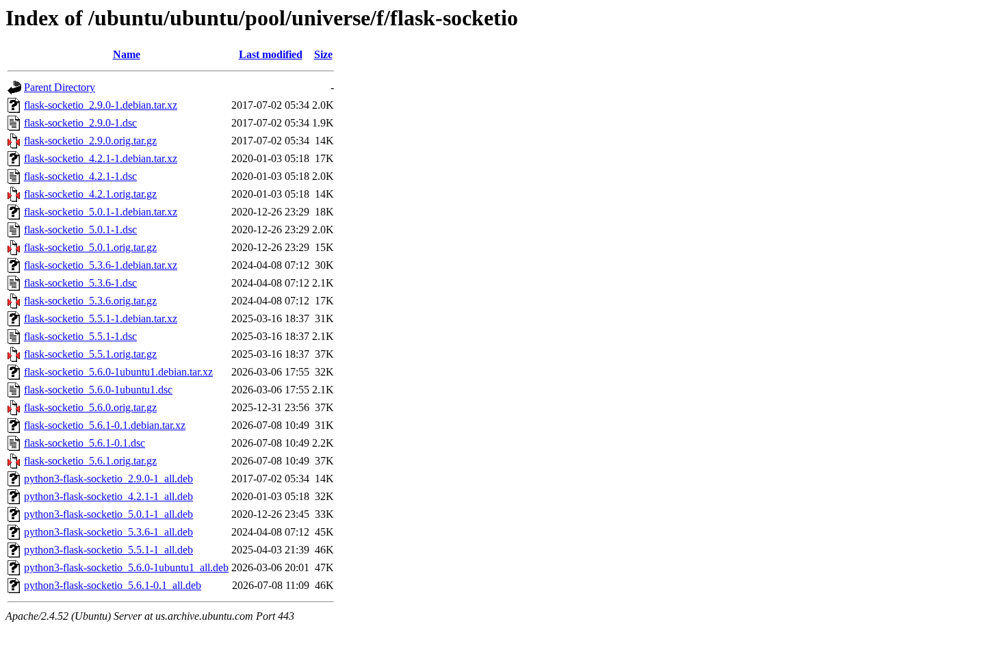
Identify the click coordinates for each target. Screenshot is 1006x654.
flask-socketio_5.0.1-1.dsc (80, 229)
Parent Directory (59, 87)
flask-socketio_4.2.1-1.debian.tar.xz (100, 158)
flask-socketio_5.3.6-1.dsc (80, 283)
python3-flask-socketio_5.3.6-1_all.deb (108, 532)
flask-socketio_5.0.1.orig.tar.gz (90, 247)
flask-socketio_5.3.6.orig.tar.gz (90, 300)
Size (323, 54)
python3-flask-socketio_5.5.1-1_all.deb (108, 549)
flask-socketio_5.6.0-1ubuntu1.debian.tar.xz (118, 372)
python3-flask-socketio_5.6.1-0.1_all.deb (112, 585)
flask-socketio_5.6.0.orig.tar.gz (90, 407)
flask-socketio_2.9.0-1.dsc (80, 123)
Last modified (270, 54)
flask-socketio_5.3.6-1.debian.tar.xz (100, 265)
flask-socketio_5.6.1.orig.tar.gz (90, 461)
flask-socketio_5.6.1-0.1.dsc (84, 443)
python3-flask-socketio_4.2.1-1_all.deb (108, 496)
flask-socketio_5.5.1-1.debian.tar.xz (100, 318)
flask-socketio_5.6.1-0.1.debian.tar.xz (104, 425)
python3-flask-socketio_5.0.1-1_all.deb (108, 514)
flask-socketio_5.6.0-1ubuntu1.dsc (98, 389)
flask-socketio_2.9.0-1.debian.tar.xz (100, 105)
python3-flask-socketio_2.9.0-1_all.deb (108, 478)
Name (126, 54)
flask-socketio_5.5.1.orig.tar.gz (90, 354)
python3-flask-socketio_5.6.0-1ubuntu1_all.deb (126, 567)
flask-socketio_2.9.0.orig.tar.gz (90, 140)
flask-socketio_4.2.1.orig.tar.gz (90, 194)
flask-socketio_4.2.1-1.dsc (80, 176)
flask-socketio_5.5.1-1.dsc (80, 336)
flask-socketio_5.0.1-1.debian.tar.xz (100, 212)
